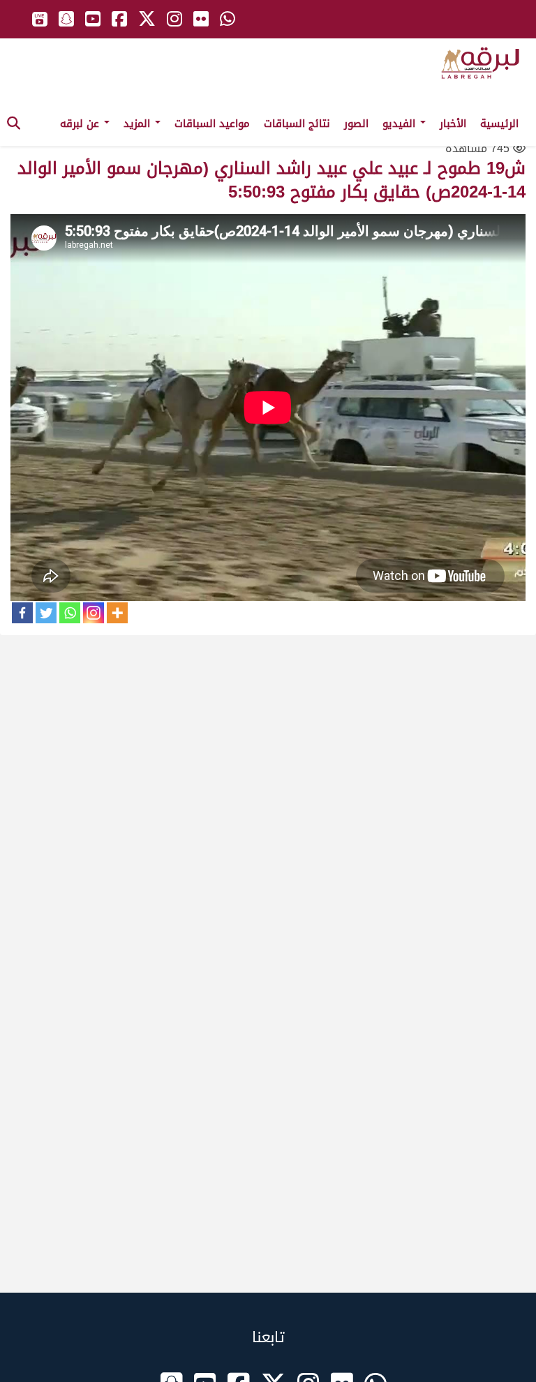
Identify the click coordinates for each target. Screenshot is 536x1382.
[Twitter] (46, 612)
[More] (117, 612)
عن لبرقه (81, 123)
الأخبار (453, 123)
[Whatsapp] (69, 612)
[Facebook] (22, 612)
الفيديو (400, 123)
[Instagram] (93, 612)
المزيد (139, 123)
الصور (356, 123)
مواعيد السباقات (212, 123)
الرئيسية (499, 123)
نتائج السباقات (297, 123)
